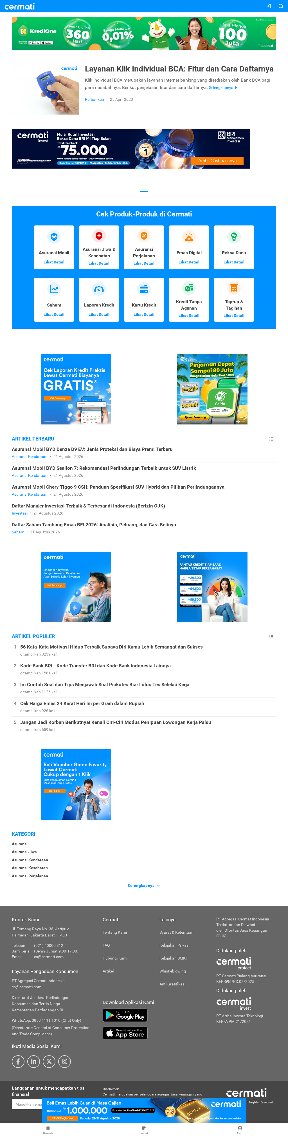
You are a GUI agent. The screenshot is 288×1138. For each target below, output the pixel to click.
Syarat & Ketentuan (176, 932)
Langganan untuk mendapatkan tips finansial (48, 1091)
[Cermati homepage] (246, 1092)
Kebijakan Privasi (174, 945)
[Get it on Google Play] (155, 1015)
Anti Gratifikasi (172, 984)
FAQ (106, 945)
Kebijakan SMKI (173, 958)
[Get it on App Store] (155, 1033)
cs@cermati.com (49, 956)
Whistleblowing (172, 971)
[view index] (271, 439)
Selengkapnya (141, 885)
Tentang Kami (115, 932)
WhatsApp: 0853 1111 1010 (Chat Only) (46, 1020)
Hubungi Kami (115, 958)
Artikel (108, 971)
